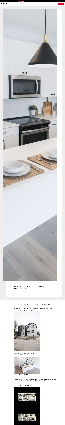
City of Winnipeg (21, 354)
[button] (63, 1)
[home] (4, 4)
